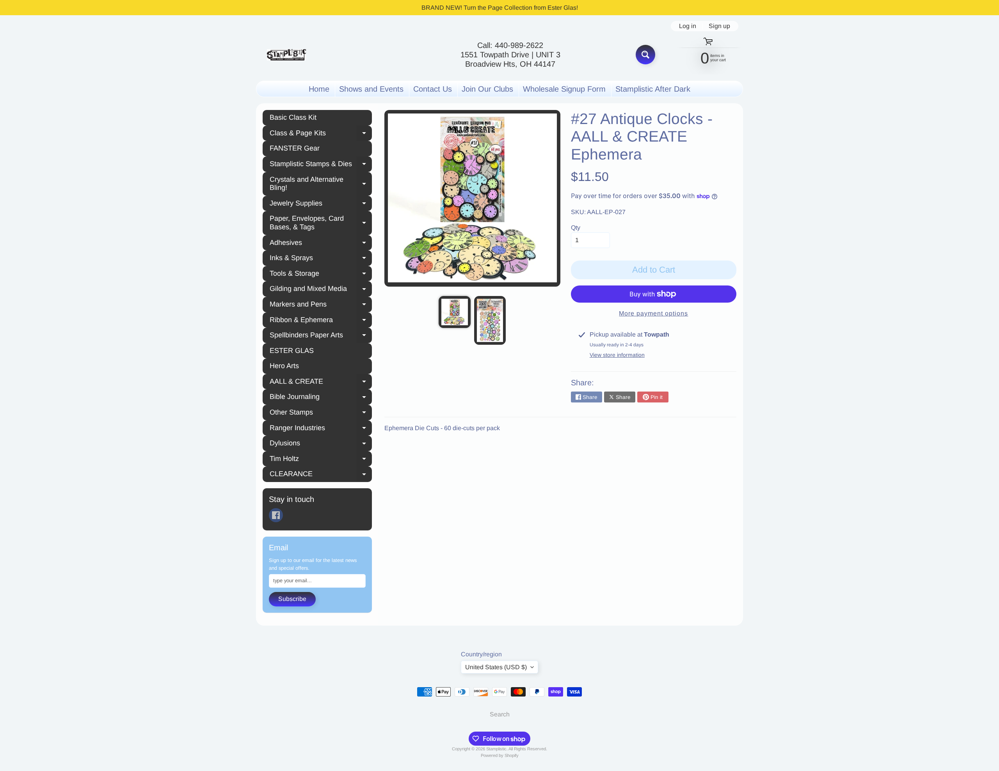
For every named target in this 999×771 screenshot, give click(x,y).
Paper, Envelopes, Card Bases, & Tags (321, 222)
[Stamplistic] (286, 54)
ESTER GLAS (292, 350)
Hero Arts (284, 366)
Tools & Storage (321, 274)
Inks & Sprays (321, 259)
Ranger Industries (321, 429)
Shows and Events (371, 89)
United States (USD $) (496, 667)
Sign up (719, 26)
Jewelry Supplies (321, 204)
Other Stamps (321, 413)
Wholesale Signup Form (564, 89)
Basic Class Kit (293, 117)
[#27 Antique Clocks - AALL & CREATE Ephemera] (454, 312)
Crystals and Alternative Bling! (321, 183)
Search (500, 714)
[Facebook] (276, 515)
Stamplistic (496, 748)
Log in (687, 26)
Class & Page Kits (321, 134)
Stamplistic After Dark (652, 89)
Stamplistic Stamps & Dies (321, 165)
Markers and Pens (321, 305)
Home (319, 89)
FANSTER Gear (295, 148)
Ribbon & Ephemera (321, 321)
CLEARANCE (321, 475)
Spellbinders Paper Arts (321, 336)
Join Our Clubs (487, 89)
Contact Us (432, 89)
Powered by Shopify (500, 755)
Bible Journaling (321, 398)
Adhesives (321, 244)
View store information (617, 355)
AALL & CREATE (321, 383)
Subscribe (292, 599)
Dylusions (321, 444)
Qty (575, 227)
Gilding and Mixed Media (321, 290)
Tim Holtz (321, 460)
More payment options (653, 313)
